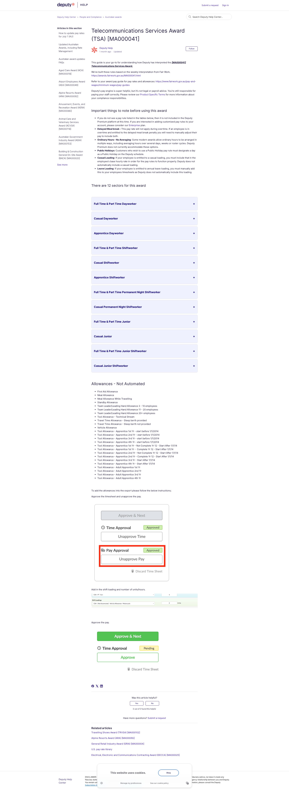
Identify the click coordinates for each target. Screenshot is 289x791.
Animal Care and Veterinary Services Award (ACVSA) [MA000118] (69, 123)
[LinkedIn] (101, 686)
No (152, 703)
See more (62, 164)
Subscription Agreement (95, 785)
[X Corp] (97, 686)
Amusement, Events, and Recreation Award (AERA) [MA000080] (72, 107)
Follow (191, 49)
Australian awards (113, 17)
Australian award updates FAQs (72, 61)
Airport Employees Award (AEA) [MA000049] (72, 83)
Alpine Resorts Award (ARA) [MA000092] (70, 94)
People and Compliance (91, 17)
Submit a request (210, 5)
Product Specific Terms (152, 94)
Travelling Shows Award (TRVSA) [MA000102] (115, 732)
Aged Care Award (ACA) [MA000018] (71, 72)
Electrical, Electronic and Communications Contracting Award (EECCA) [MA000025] (135, 755)
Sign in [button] (225, 5)
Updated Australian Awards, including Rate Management (70, 48)
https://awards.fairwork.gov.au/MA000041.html (116, 75)
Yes (136, 703)
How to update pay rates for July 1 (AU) (71, 35)
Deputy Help (106, 48)
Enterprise (134, 125)
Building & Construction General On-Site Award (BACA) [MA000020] (71, 155)
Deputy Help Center (66, 17)
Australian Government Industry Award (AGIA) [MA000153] (71, 140)
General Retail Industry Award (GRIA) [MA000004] (117, 743)
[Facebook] (92, 686)
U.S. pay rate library (101, 749)
